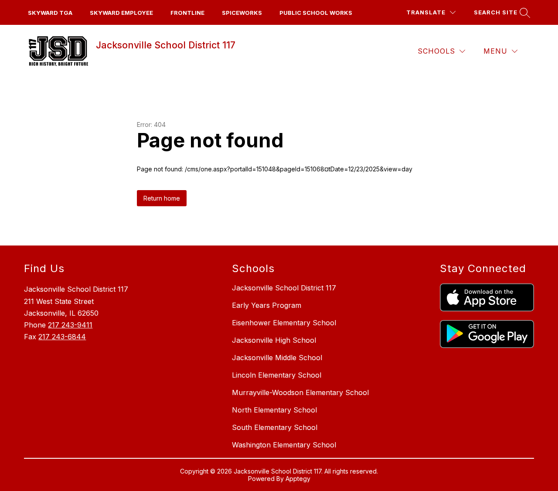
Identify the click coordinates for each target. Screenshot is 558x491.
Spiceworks (242, 12)
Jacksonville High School (274, 340)
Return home (161, 198)
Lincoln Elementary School (276, 375)
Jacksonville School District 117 (284, 287)
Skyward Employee (121, 12)
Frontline (187, 12)
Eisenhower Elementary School (284, 322)
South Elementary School (274, 427)
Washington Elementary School (284, 444)
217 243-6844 (62, 336)
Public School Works (315, 12)
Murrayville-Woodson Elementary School (300, 392)
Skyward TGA (50, 12)
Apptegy (298, 478)
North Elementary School (274, 410)
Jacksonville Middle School (277, 357)
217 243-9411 (70, 325)
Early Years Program (266, 305)
